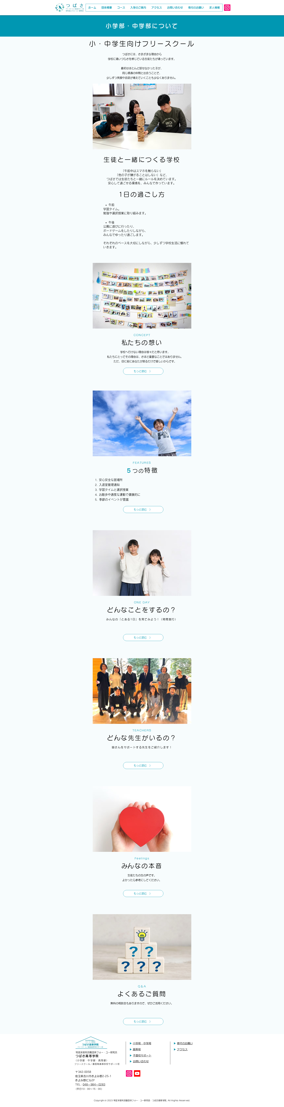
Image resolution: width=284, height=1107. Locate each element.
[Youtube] (137, 1073)
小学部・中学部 (142, 1043)
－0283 (100, 1084)
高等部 (137, 1049)
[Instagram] (227, 7)
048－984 (89, 1084)
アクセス (182, 1049)
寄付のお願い (185, 1043)
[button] (121, 7)
